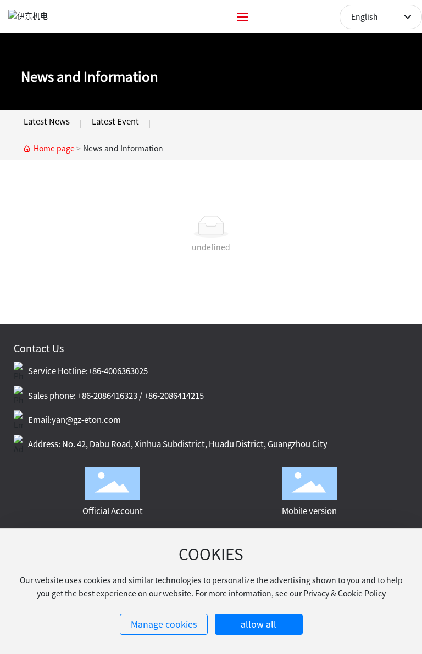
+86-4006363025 (118, 371)
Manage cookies (164, 624)
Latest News (47, 121)
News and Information (89, 76)
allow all (258, 624)
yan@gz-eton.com (86, 420)
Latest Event (115, 121)
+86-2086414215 (174, 396)
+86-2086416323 (107, 396)
